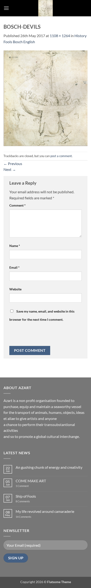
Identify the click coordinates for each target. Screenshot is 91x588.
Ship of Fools (26, 496)
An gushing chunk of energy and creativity (49, 467)
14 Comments (30, 516)
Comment (17, 205)
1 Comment (26, 485)
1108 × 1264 (60, 35)
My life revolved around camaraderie (45, 511)
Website (15, 289)
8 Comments (26, 501)
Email (14, 267)
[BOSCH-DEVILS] (46, 97)
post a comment (61, 156)
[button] (6, 8)
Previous (13, 163)
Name (14, 246)
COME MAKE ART (31, 481)
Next (10, 169)
